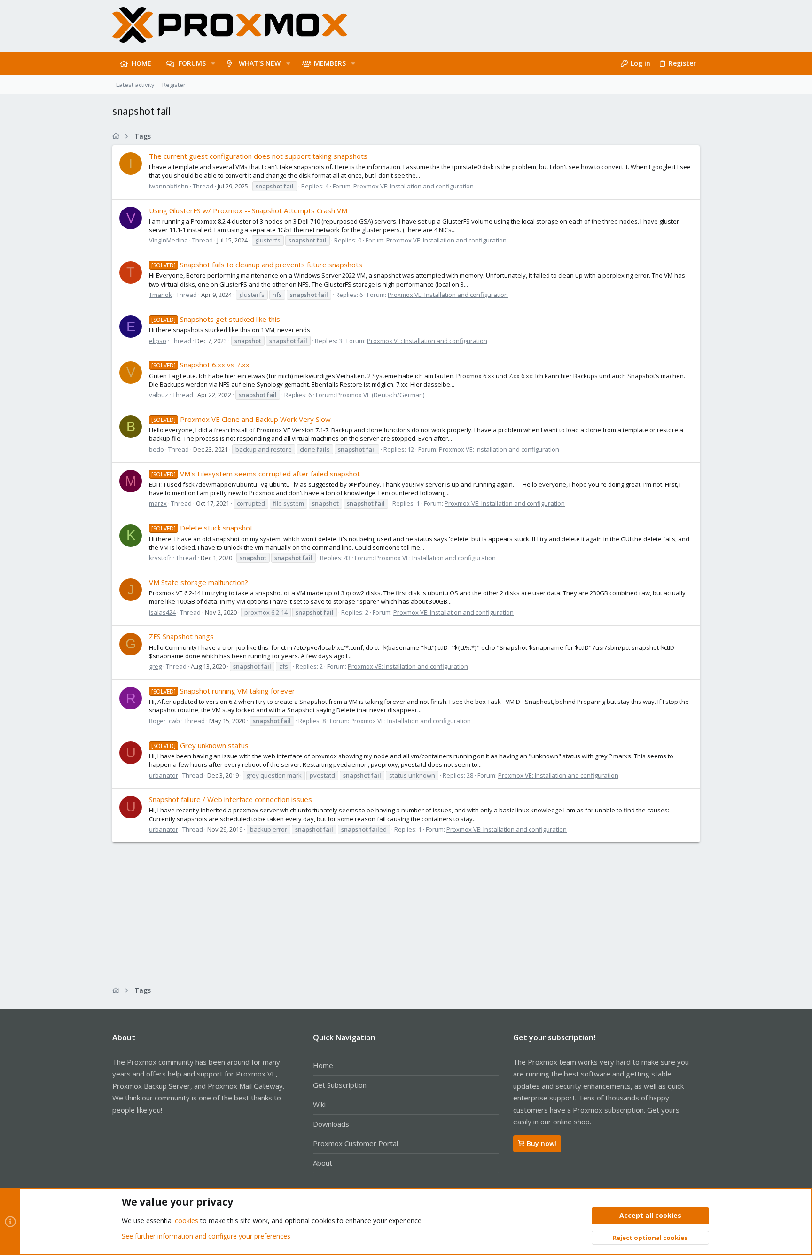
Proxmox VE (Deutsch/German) (380, 394)
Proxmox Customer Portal (355, 1143)
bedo (156, 449)
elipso (157, 340)
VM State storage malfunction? (198, 582)
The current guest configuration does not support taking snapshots (258, 156)
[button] (213, 63)
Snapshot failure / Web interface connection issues (230, 799)
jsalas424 (162, 612)
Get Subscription (340, 1085)
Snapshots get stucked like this (215, 319)
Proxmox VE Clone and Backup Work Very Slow (241, 419)
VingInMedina (168, 240)
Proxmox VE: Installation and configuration (413, 186)
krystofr (160, 557)
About (322, 1163)
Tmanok (160, 294)
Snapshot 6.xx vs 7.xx (200, 364)
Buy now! (541, 1143)
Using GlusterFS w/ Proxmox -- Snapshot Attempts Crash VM (248, 210)
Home (323, 1065)
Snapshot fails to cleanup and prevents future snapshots (256, 264)
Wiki (319, 1104)
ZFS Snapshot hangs (181, 636)
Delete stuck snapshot (202, 527)
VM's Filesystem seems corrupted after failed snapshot (255, 473)
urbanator (163, 775)
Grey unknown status (200, 745)
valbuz (158, 394)
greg (155, 666)
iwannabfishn (168, 186)
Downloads (331, 1124)
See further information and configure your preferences (206, 1236)
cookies (186, 1220)
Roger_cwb (164, 721)
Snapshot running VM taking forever (223, 690)
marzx (158, 503)
